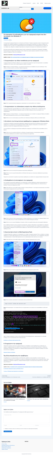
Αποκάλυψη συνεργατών (6, 447)
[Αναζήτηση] (32, 9)
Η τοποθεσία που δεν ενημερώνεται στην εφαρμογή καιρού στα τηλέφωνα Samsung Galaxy (26, 366)
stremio (34, 3)
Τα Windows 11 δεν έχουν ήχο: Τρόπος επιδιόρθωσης (37, 399)
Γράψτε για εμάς (48, 3)
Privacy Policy (4, 444)
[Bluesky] (8, 8)
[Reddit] (26, 441)
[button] (47, 8)
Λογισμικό (6, 38)
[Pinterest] (27, 441)
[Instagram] (3, 8)
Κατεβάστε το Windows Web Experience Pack (12, 340)
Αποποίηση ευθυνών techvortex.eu (8, 445)
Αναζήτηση (20, 7)
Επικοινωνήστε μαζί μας (6, 446)
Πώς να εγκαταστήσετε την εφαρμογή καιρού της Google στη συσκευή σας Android (27, 57)
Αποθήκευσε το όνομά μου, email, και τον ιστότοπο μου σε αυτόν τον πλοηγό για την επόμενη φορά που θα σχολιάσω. (21, 428)
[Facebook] (25, 441)
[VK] (7, 8)
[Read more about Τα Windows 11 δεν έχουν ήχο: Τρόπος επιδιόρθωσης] (38, 390)
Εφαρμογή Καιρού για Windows (9, 352)
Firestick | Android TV (27, 3)
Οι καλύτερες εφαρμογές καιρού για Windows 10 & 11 (13, 368)
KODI (38, 3)
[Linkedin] (4, 8)
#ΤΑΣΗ (41, 3)
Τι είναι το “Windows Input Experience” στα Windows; (13, 371)
